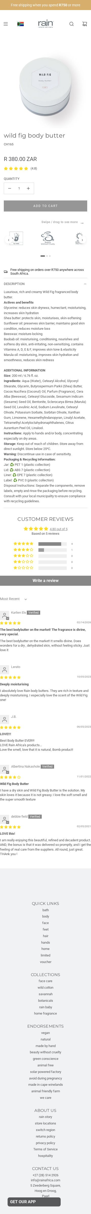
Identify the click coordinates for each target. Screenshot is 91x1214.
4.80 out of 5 (58, 529)
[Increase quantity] (28, 188)
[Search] (71, 23)
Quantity (11, 179)
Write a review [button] (46, 580)
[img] (10, 623)
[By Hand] (18, 238)
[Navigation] (5, 23)
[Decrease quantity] (9, 188)
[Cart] (84, 23)
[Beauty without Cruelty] (50, 238)
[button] (24, 544)
